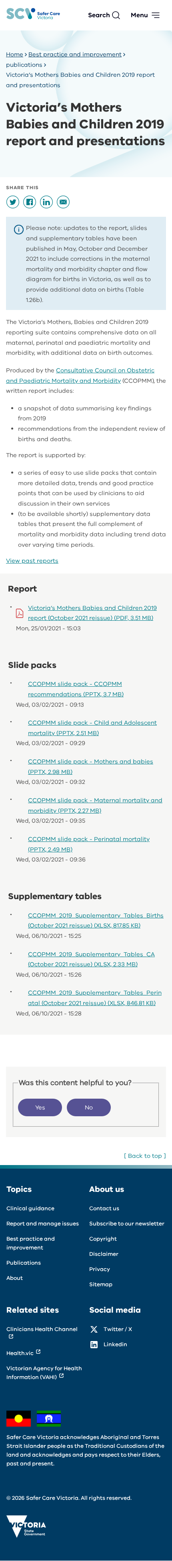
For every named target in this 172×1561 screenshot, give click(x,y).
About (14, 1278)
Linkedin (115, 1344)
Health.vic (20, 1353)
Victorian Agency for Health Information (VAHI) (44, 1373)
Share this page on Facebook (29, 202)
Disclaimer (103, 1254)
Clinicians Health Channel (42, 1329)
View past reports (32, 561)
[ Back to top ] (145, 1156)
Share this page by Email (63, 202)
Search (99, 15)
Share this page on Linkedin (46, 202)
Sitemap (100, 1284)
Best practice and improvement (75, 54)
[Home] (33, 15)
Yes (40, 1107)
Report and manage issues (42, 1223)
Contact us (104, 1208)
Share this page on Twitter (13, 202)
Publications (23, 1263)
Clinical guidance (30, 1208)
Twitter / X (118, 1329)
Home (14, 54)
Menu (139, 15)
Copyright (103, 1239)
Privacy (99, 1269)
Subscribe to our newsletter (126, 1223)
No (89, 1107)
